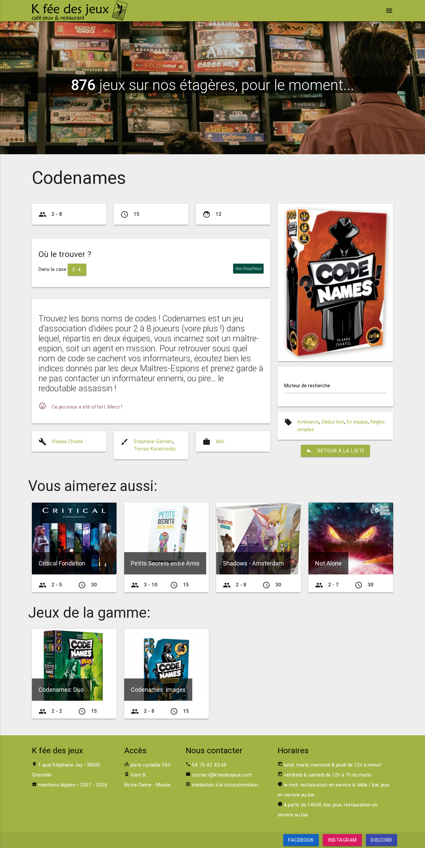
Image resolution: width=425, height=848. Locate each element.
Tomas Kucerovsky (154, 448)
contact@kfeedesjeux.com (222, 775)
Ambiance (308, 422)
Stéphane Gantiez (153, 441)
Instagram (342, 840)
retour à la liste (335, 450)
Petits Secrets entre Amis (165, 563)
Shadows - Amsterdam (253, 563)
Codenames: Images (158, 689)
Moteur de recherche (307, 385)
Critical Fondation (62, 563)
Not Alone (328, 563)
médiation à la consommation (225, 785)
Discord (381, 840)
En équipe (357, 422)
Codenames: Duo (61, 689)
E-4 (77, 269)
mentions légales (57, 785)
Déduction (333, 422)
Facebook (301, 840)
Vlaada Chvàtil (67, 441)
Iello (219, 441)
